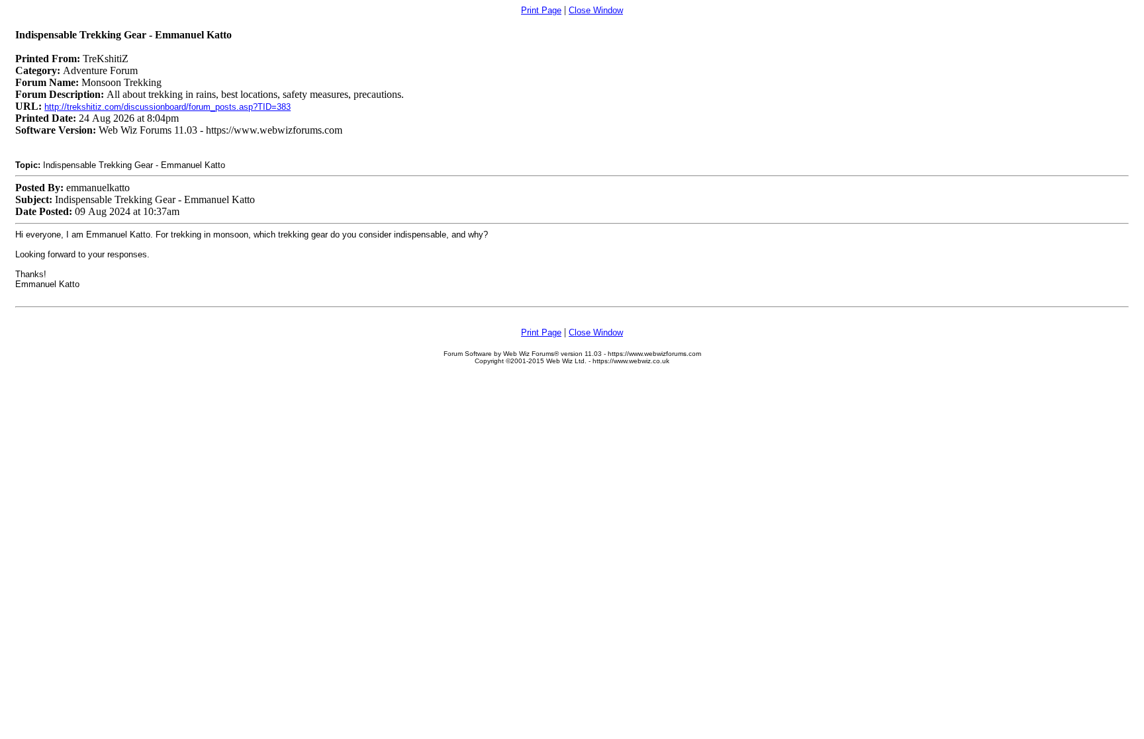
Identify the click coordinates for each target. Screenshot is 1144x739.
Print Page (541, 10)
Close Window (596, 10)
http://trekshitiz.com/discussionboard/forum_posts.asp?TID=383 (167, 107)
